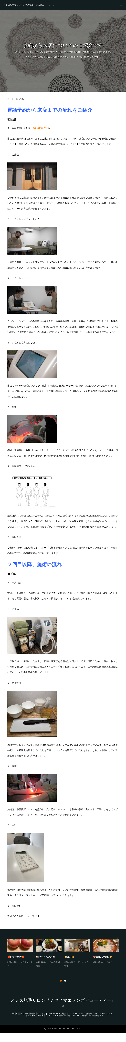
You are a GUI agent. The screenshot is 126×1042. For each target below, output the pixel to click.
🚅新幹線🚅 (42, 956)
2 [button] (65, 981)
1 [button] (61, 981)
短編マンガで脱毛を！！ (93, 1015)
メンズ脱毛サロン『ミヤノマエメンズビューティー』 (29, 5)
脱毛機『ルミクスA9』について (100, 1013)
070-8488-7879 (41, 128)
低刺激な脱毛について (35, 1013)
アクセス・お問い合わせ (59, 1015)
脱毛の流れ (17, 1013)
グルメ (24, 962)
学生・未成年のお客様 (35, 1015)
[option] (64, 955)
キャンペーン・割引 (57, 1013)
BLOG (76, 1015)
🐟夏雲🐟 (12, 956)
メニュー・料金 (76, 1013)
